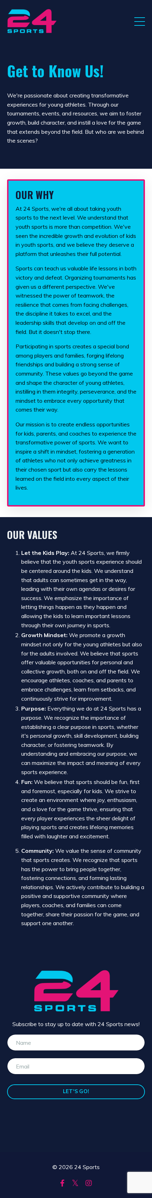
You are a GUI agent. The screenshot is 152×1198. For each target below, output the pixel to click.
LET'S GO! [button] (76, 1091)
